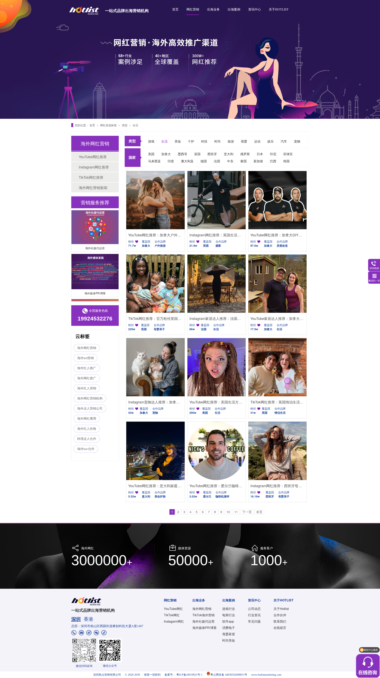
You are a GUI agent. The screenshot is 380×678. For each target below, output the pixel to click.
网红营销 (192, 9)
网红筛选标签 (109, 125)
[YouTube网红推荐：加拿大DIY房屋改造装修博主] (277, 200)
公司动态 (254, 608)
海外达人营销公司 (90, 408)
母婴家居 (228, 634)
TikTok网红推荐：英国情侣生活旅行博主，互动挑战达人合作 (277, 401)
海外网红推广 (86, 378)
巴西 (273, 161)
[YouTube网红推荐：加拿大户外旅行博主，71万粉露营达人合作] (155, 200)
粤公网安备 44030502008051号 (228, 674)
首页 (175, 9)
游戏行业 (228, 608)
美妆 (178, 141)
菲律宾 (288, 154)
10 (228, 512)
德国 (203, 161)
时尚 (217, 141)
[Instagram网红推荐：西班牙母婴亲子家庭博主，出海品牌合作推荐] (277, 451)
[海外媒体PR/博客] (95, 264)
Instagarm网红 (174, 621)
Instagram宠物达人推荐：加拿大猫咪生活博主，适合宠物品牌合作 (155, 401)
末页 (259, 512)
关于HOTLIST (279, 9)
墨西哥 (182, 154)
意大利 (228, 154)
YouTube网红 (173, 608)
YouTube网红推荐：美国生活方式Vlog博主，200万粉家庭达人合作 (216, 401)
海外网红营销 (86, 348)
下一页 (247, 512)
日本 (260, 154)
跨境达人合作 (86, 438)
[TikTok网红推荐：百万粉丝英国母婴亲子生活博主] (155, 284)
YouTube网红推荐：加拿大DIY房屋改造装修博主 (277, 234)
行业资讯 (254, 615)
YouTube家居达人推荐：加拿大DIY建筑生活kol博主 (277, 318)
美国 (151, 154)
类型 (125, 125)
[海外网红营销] (190, 59)
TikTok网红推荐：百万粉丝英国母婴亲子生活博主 (155, 318)
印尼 (273, 154)
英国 (197, 154)
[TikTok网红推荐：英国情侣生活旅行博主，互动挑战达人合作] (277, 367)
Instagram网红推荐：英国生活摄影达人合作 (216, 234)
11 (236, 512)
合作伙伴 (280, 615)
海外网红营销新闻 (93, 187)
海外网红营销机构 (90, 398)
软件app (228, 621)
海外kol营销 (85, 358)
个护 (191, 141)
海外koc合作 (85, 449)
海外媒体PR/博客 (95, 286)
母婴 (244, 141)
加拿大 (166, 154)
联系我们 (280, 621)
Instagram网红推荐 (94, 166)
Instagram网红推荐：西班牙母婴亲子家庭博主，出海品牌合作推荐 (277, 485)
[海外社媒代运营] (95, 219)
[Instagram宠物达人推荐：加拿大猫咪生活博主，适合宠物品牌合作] (155, 367)
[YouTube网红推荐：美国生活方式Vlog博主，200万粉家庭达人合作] (216, 367)
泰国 (243, 161)
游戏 (151, 141)
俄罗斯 (245, 154)
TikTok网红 (172, 615)
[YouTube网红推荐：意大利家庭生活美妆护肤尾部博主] (155, 451)
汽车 (284, 141)
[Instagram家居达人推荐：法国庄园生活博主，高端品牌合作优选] (216, 284)
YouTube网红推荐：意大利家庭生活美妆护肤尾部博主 (155, 485)
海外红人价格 (86, 428)
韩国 (286, 161)
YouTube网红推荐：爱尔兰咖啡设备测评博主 (216, 485)
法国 (217, 161)
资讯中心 (254, 9)
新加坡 (258, 161)
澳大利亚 (187, 161)
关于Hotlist (281, 608)
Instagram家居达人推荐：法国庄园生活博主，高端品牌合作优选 (216, 318)
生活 (135, 125)
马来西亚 (154, 161)
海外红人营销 (86, 388)
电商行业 (228, 615)
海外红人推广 (86, 368)
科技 (204, 141)
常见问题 (254, 621)
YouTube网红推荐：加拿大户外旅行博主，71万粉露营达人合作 (155, 234)
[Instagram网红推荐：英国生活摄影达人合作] (216, 200)
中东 (230, 161)
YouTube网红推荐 (93, 156)
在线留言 (280, 627)
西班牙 (212, 154)
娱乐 (270, 141)
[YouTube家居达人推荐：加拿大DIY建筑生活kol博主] (277, 284)
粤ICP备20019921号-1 (189, 674)
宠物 (297, 141)
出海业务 (213, 9)
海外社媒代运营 (95, 241)
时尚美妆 (228, 640)
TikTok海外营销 (203, 615)
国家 (132, 157)
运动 (257, 141)
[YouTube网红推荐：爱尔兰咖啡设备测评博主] (216, 451)
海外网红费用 (86, 418)
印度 (171, 161)
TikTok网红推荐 (91, 177)
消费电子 (228, 627)
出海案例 (234, 9)
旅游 (231, 141)
